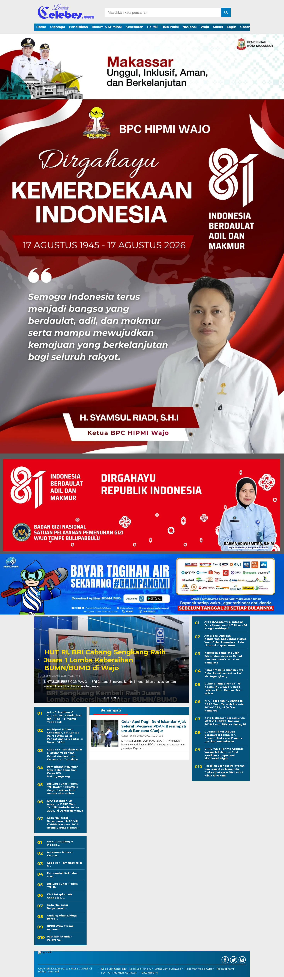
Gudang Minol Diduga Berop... (62, 917)
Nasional (190, 27)
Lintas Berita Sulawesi (168, 968)
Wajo (205, 27)
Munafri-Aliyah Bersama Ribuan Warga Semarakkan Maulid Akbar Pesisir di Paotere (111, 660)
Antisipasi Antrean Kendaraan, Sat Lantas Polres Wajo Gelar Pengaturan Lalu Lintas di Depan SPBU (65, 736)
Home (41, 27)
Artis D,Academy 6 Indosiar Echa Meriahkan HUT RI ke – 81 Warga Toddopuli (64, 717)
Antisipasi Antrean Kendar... (60, 854)
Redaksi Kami (225, 968)
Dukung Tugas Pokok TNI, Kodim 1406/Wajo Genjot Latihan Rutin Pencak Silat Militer (62, 788)
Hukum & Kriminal (107, 27)
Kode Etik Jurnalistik (113, 968)
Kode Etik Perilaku (140, 968)
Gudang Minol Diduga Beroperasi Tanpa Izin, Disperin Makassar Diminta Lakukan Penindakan (223, 736)
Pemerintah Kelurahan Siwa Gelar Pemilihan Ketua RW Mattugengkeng (62, 771)
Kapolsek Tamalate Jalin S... (64, 864)
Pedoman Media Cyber (199, 968)
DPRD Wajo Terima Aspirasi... (60, 927)
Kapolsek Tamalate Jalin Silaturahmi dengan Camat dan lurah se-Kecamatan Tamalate (64, 754)
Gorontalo (248, 27)
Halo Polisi (170, 27)
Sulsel (218, 27)
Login (231, 27)
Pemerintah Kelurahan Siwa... (62, 875)
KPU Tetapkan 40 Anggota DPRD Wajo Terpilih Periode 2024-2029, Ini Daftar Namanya (65, 805)
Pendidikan (78, 27)
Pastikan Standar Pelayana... (59, 938)
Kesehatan (134, 27)
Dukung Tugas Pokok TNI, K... (62, 885)
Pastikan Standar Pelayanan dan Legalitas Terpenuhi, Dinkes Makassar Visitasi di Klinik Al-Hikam (224, 770)
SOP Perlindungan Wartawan (119, 972)
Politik (152, 27)
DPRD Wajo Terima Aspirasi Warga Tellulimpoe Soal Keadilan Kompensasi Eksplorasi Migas (223, 753)
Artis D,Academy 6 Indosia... (60, 843)
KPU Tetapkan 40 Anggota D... (59, 896)
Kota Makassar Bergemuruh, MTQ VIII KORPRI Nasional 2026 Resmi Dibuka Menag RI (63, 822)
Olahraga (57, 27)
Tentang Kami (149, 972)
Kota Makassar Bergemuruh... (57, 906)
